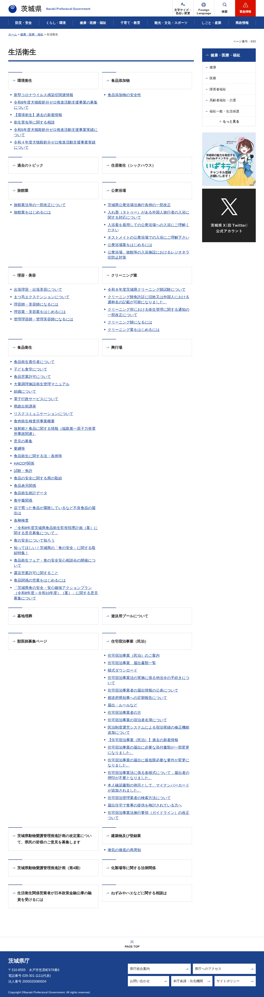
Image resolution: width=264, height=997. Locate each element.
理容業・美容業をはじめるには (40, 312)
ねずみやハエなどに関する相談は (139, 893)
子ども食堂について (30, 369)
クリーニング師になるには (130, 322)
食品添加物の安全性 (124, 95)
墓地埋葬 (24, 616)
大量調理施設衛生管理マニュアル (42, 384)
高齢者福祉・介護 (223, 100)
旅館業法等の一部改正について (40, 205)
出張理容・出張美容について (38, 290)
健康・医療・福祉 (31, 34)
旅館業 (22, 190)
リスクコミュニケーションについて (43, 414)
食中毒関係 (23, 500)
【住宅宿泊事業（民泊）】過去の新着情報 (143, 740)
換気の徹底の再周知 (124, 850)
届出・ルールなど (122, 705)
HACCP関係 (24, 463)
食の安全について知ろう (34, 540)
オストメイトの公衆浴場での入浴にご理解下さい (148, 237)
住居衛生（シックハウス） (133, 165)
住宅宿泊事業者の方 (124, 713)
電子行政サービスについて (36, 399)
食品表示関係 (25, 486)
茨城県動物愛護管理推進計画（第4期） (49, 868)
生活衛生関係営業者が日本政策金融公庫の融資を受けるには (54, 896)
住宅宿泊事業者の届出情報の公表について (143, 690)
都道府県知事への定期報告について (137, 698)
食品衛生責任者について (34, 362)
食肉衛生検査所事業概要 (34, 421)
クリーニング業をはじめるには (134, 330)
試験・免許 (23, 471)
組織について (25, 391)
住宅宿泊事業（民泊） (129, 641)
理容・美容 (26, 275)
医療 (213, 78)
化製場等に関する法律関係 (133, 868)
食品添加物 (120, 80)
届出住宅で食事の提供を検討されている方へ (145, 805)
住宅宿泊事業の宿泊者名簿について (137, 720)
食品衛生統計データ (30, 493)
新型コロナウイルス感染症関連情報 (43, 95)
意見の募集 (23, 441)
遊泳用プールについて (129, 616)
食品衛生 (24, 347)
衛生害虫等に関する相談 (34, 122)
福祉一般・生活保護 (224, 111)
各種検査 (21, 520)
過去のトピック (30, 165)
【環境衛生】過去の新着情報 (38, 115)
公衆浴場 (118, 190)
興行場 (116, 347)
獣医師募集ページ (32, 641)
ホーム (12, 34)
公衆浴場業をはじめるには (130, 245)
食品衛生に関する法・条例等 (38, 456)
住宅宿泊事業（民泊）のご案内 (134, 655)
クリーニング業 (124, 275)
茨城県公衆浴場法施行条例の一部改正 (139, 205)
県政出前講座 (25, 406)
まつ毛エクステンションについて (42, 297)
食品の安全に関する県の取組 (38, 478)
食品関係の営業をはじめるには (40, 580)
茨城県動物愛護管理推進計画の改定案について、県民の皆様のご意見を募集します (54, 839)
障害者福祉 (218, 89)
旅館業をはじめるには (32, 212)
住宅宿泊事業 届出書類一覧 (132, 663)
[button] (203, 8)
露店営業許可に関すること (36, 573)
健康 (213, 67)
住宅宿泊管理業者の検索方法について (139, 798)
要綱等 (19, 448)
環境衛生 (24, 80)
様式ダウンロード (122, 670)
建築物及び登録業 (126, 836)
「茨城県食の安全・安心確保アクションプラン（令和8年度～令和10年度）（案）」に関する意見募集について (56, 593)
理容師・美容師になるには (36, 304)
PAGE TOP (132, 946)
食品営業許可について (32, 377)
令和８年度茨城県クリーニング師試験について (147, 290)
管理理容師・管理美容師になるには (43, 319)
